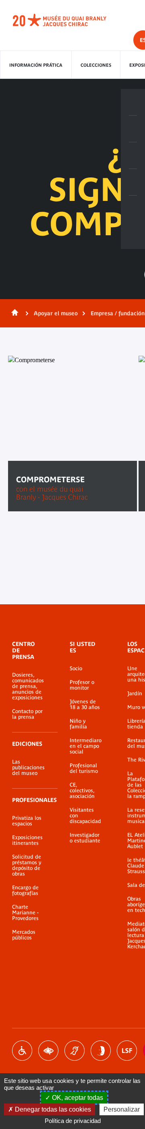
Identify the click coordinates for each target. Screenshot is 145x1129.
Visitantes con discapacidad (85, 815)
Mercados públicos (23, 935)
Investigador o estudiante (85, 838)
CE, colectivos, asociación (82, 790)
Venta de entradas (133, 102)
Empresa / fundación (118, 313)
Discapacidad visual (48, 1050)
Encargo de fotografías (25, 890)
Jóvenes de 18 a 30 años (85, 704)
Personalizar (122, 1109)
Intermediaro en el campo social (86, 746)
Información (133, 129)
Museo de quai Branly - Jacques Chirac (68, 20)
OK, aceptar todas (76, 1097)
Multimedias (133, 182)
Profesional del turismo (84, 768)
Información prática (35, 65)
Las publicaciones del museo (28, 767)
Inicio (13, 313)
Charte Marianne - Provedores (25, 912)
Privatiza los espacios (26, 821)
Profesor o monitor (82, 685)
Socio (76, 668)
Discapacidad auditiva (74, 1050)
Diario (133, 155)
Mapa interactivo (133, 209)
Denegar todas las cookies (52, 1109)
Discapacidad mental (101, 1050)
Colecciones (96, 65)
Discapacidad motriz (22, 1050)
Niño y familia (78, 724)
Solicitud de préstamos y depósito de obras (26, 865)
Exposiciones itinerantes (27, 840)
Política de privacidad (73, 1120)
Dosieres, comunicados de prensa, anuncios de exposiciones (28, 686)
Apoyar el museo (56, 313)
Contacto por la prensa (27, 714)
